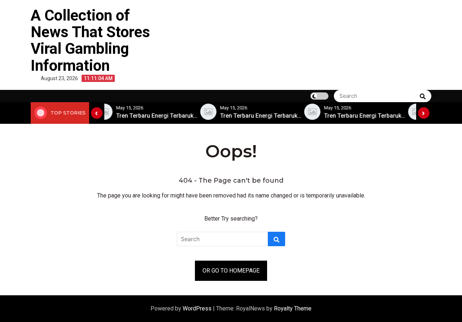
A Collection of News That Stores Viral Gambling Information (90, 40)
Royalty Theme (292, 308)
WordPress (198, 308)
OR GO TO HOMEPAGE (231, 270)
